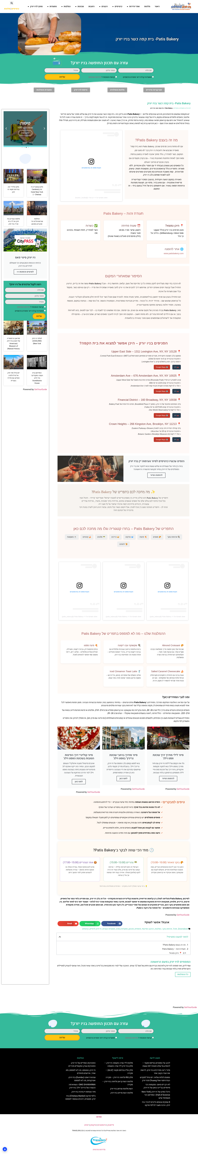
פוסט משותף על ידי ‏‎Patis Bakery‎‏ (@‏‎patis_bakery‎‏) (167, 616)
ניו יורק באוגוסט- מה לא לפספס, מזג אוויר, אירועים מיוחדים (81, 1072)
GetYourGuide (183, 789)
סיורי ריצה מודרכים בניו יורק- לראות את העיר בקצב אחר (155, 1072)
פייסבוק (110, 1125)
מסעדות (53, 6)
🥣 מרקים (129, 537)
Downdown (183, 928)
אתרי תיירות (134, 6)
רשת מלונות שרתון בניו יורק (121, 1088)
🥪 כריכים (115, 537)
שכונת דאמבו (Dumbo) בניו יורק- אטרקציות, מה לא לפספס (82, 1079)
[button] (12, 3)
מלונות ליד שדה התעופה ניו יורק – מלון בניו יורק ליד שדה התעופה (118, 1064)
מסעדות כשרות (108, 928)
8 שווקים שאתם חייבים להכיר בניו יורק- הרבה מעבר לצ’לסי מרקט (156, 1104)
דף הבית (188, 108)
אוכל (175, 928)
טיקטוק (93, 1125)
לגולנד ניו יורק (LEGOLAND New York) (37, 341)
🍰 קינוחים (87, 537)
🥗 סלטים (101, 537)
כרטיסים (118, 6)
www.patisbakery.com (174, 253)
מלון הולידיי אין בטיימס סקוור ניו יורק (13, 189)
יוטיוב (86, 1125)
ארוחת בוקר (167, 928)
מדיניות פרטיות (99, 1149)
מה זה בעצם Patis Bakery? (174, 944)
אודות (99, 1116)
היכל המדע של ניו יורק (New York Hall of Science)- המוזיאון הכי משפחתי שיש (156, 1095)
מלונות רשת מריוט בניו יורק (121, 1092)
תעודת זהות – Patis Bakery (174, 949)
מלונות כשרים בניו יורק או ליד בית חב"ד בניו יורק (13, 221)
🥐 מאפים (157, 537)
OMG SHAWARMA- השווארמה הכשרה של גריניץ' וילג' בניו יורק (82, 1086)
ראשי (157, 6)
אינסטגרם (102, 1125)
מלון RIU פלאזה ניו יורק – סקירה (119, 1077)
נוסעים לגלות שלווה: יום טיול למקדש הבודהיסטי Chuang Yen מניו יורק (155, 1079)
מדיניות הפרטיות (94, 77)
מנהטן (131, 928)
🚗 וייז (176, 367)
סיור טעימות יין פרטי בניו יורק (84, 1091)
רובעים (105, 6)
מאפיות (176, 108)
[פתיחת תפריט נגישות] (4, 1149)
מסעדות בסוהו (122, 928)
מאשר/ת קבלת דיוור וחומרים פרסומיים (137, 77)
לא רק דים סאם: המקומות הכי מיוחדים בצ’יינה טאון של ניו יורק (157, 1086)
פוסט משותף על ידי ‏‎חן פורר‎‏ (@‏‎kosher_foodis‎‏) (91, 198)
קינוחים (85, 928)
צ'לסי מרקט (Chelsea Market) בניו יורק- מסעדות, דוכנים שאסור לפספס (80, 1097)
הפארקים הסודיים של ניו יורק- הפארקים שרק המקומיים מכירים (82, 1064)
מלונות (147, 6)
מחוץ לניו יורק (36, 6)
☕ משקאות (71, 537)
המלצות (67, 6)
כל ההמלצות (182, 974)
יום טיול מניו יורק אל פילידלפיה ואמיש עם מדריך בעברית (13, 377)
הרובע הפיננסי (148, 928)
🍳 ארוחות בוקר (173, 537)
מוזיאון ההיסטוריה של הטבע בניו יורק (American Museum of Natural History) (13, 343)
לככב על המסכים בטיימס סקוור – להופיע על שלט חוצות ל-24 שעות (156, 1064)
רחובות (91, 6)
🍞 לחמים (123, 544)
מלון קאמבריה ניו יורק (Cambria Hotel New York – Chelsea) (37, 191)
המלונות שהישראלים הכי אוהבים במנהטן (37, 221)
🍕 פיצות (143, 537)
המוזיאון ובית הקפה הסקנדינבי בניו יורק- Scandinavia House (37, 378)
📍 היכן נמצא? (175, 953)
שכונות (81, 6)
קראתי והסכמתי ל (101, 77)
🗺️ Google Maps (162, 367)
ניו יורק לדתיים (95, 928)
